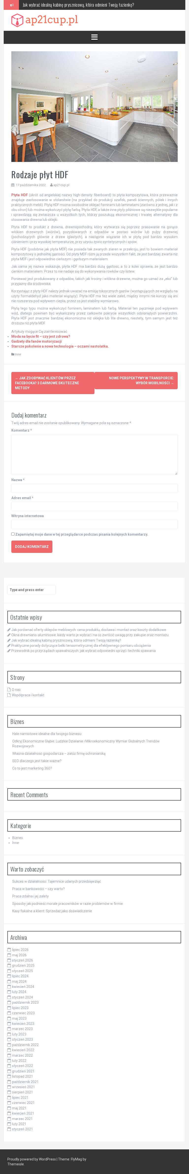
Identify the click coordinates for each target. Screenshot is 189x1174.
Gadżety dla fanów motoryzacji (36, 341)
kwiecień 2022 (23, 1050)
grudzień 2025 (23, 965)
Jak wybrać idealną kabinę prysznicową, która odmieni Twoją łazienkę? (78, 4)
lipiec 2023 (20, 1008)
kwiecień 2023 (23, 1024)
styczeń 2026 (22, 960)
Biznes (17, 838)
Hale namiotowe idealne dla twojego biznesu (46, 734)
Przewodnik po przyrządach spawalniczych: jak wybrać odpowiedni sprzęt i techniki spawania (83, 651)
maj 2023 (19, 1018)
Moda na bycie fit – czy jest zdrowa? (40, 336)
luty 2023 (19, 1034)
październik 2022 (25, 1045)
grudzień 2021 (23, 1071)
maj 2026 (19, 955)
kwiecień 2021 (23, 1113)
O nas (16, 690)
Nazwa (18, 480)
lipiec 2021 (20, 1098)
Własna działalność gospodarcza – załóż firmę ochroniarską (59, 753)
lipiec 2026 (20, 950)
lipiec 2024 (20, 976)
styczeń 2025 (22, 971)
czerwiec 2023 (23, 1013)
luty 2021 (19, 1124)
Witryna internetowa (27, 516)
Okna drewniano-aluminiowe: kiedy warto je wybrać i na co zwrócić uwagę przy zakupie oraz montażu (90, 635)
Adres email (22, 498)
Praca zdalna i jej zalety (30, 896)
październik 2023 (25, 1002)
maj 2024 (19, 981)
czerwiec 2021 (23, 1103)
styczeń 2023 (22, 1039)
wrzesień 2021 (23, 1087)
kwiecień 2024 (23, 987)
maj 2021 (19, 1108)
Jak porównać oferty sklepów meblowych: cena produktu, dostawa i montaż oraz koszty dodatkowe (88, 630)
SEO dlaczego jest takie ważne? (37, 761)
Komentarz (21, 430)
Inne (18, 354)
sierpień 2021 (22, 1092)
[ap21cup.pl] (44, 20)
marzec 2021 (22, 1119)
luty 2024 (19, 992)
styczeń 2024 (22, 997)
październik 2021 (25, 1082)
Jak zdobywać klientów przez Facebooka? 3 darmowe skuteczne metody (47, 383)
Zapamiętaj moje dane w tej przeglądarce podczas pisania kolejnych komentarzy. (81, 534)
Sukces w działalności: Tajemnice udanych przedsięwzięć (56, 881)
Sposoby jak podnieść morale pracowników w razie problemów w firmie (67, 904)
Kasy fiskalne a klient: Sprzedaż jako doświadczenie (52, 911)
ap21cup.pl (61, 185)
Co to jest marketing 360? (32, 768)
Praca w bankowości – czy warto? (38, 889)
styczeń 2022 (22, 1066)
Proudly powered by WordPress (32, 1159)
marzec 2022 (22, 1055)
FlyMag (76, 1159)
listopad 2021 (22, 1076)
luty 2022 (19, 1061)
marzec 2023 (22, 1029)
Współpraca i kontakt (28, 695)
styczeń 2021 (22, 1129)
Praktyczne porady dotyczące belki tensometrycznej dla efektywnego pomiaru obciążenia (81, 646)
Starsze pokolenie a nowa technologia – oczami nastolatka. (60, 346)
